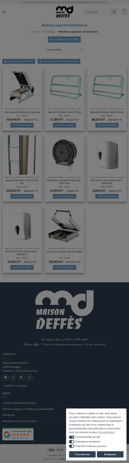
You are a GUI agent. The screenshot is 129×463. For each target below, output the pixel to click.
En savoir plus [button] (106, 432)
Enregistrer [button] (110, 454)
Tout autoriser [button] (82, 454)
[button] (71, 437)
